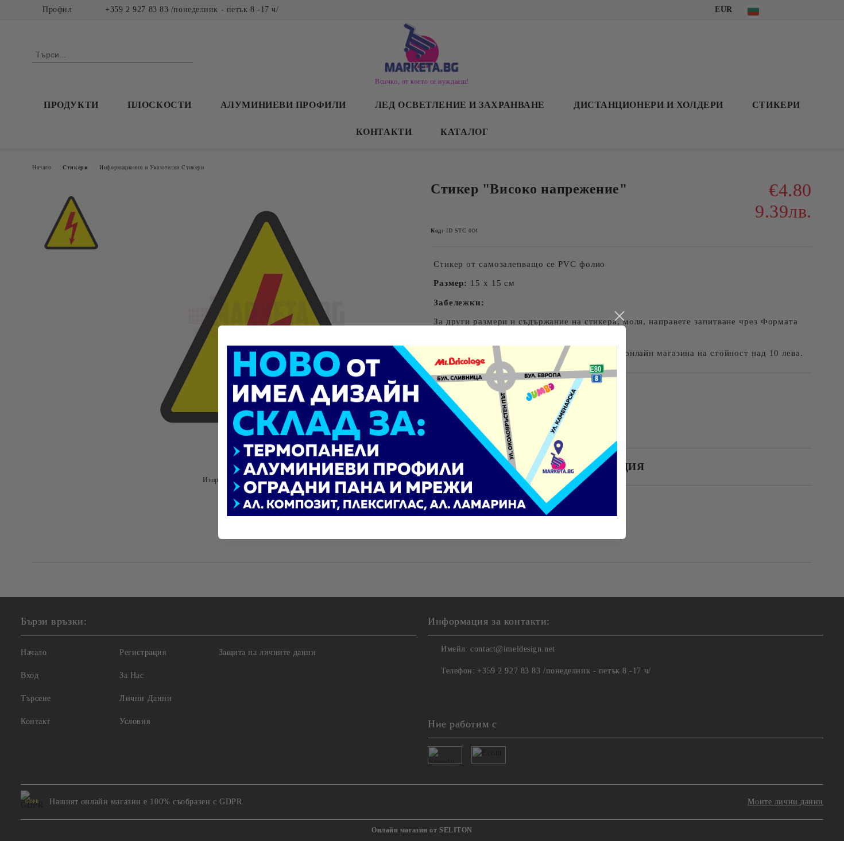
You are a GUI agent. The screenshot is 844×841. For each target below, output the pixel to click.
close (619, 316)
